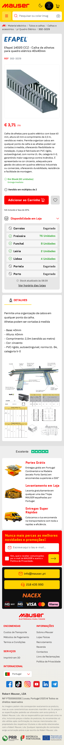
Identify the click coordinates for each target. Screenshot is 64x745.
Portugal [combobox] (16, 673)
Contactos (42, 651)
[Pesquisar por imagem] (58, 15)
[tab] (18, 300)
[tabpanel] (32, 371)
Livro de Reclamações (48, 656)
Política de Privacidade (48, 661)
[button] (32, 218)
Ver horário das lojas (32, 285)
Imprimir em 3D (12, 657)
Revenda (41, 646)
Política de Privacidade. (21, 560)
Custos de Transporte (15, 632)
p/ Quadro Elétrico (26, 29)
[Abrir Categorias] (6, 15)
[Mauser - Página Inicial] (16, 6)
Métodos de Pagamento (16, 637)
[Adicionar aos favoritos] (55, 200)
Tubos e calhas (37, 25)
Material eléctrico (17, 25)
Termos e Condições (14, 642)
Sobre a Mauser (44, 632)
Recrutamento (44, 642)
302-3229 (15, 58)
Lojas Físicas (43, 637)
